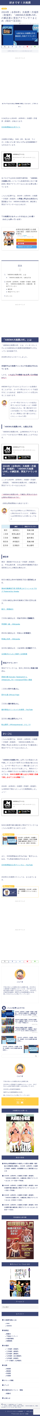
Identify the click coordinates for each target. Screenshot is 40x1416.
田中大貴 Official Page (10, 695)
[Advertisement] (20, 79)
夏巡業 (8, 1371)
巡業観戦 (9, 1341)
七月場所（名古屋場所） (14, 1356)
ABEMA (4, 8)
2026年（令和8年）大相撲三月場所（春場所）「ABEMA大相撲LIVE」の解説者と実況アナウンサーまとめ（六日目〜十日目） (21, 1197)
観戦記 (6, 1330)
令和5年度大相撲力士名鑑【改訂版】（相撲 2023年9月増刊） (26, 232)
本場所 (6, 1345)
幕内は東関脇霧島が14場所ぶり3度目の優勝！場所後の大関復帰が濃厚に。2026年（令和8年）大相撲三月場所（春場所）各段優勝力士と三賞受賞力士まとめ (21, 1167)
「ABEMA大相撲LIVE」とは (16, 274)
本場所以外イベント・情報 (13, 1390)
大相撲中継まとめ (10, 1320)
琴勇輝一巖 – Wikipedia (10, 624)
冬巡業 (8, 1375)
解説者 (10, 289)
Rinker (25, 235)
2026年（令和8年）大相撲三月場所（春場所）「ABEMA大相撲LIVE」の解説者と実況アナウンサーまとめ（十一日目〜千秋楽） (21, 1178)
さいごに (9, 296)
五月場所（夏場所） (13, 1353)
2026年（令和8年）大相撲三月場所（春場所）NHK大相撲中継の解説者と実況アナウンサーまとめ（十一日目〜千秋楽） (21, 1188)
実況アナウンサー (14, 292)
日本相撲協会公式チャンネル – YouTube (17, 865)
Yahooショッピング (25, 247)
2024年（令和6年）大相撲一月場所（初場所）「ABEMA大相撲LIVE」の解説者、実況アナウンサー (21, 284)
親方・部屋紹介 (7, 609)
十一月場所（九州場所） (14, 1360)
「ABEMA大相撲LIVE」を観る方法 (19, 277)
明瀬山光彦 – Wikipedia (10, 639)
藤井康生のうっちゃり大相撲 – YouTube (17, 710)
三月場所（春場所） (13, 1351)
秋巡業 (8, 1373)
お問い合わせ (30, 1411)
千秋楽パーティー (12, 1336)
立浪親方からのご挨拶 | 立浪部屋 (14, 654)
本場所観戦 (10, 1338)
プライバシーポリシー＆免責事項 (15, 1411)
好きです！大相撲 (20, 2)
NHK (8, 1323)
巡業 (5, 1365)
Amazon (21, 240)
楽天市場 (21, 243)
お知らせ (7, 1398)
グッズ (6, 1385)
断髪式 (8, 1334)
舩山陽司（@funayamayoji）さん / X (15, 725)
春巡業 (8, 1368)
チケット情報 (8, 1380)
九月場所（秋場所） (13, 1358)
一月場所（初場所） (13, 1349)
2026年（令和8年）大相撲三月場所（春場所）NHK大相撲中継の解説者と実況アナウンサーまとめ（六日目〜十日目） (21, 1207)
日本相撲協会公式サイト (10, 127)
